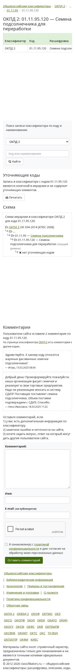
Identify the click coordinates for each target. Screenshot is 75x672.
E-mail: (20, 508)
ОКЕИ (41, 620)
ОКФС (31, 627)
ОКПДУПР (10, 639)
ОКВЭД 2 (23, 614)
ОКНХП (22, 633)
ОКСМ (20, 627)
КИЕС (34, 639)
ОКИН (63, 620)
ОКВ (40, 627)
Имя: (8, 493)
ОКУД (31, 620)
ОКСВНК (9, 633)
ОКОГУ (8, 627)
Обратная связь (17, 605)
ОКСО (8, 620)
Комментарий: (16, 446)
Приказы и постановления (45, 586)
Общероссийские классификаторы (28, 573)
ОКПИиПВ (52, 627)
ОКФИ (24, 639)
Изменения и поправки (22, 592)
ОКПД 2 (14, 227)
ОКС (42, 633)
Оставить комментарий (24, 560)
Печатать (15, 197)
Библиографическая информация (29, 580)
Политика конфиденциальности (28, 599)
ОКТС (33, 633)
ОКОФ (35, 614)
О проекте (51, 592)
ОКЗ (57, 614)
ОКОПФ (19, 620)
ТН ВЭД (53, 633)
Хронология (14, 586)
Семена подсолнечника (47, 235)
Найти (16, 161)
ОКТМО (47, 614)
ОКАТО (52, 620)
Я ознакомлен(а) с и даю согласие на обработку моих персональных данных (37, 548)
